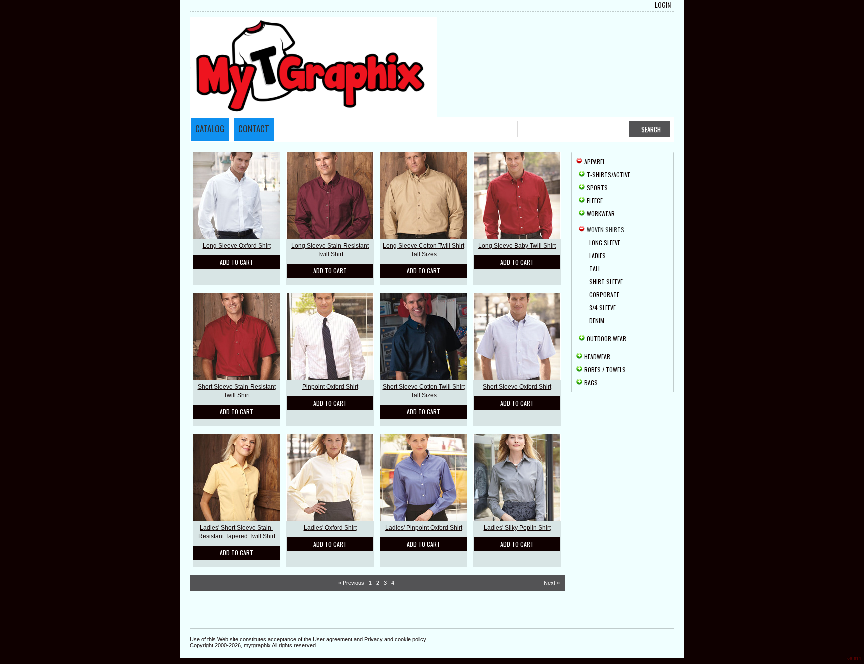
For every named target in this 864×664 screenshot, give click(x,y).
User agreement (332, 639)
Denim (597, 320)
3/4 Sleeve (603, 308)
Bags (591, 382)
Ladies (598, 256)
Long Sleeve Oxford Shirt (237, 246)
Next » (552, 583)
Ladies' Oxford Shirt (330, 528)
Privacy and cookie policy (395, 639)
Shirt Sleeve (606, 282)
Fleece (595, 200)
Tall (595, 268)
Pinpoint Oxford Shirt (330, 387)
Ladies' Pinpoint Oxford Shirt (424, 528)
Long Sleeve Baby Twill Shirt (517, 246)
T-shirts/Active (608, 174)
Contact (254, 128)
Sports (597, 188)
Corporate (605, 294)
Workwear (601, 214)
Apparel (595, 162)
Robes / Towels (605, 370)
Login (663, 5)
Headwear (597, 356)
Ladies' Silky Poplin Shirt (517, 528)
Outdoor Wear (606, 338)
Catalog (210, 128)
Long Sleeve (605, 242)
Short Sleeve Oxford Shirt (517, 387)
